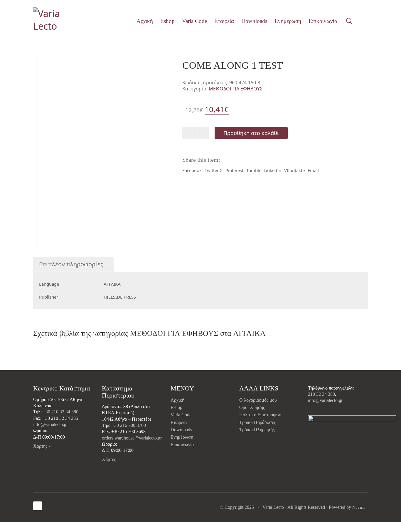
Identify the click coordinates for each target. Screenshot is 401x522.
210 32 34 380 (321, 394)
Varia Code (181, 414)
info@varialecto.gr (50, 424)
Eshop (176, 407)
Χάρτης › (41, 446)
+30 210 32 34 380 (60, 411)
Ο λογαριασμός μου (258, 400)
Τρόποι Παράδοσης (257, 422)
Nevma (358, 507)
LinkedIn (272, 170)
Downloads (181, 429)
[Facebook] (37, 505)
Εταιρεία (179, 422)
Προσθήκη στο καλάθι (251, 133)
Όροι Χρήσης (252, 407)
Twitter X (214, 170)
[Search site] (349, 22)
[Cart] (364, 21)
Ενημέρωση (182, 437)
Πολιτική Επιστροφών (260, 414)
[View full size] (41, 60)
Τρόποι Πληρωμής (256, 429)
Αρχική (177, 400)
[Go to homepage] (58, 21)
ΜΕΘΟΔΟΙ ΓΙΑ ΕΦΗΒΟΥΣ (235, 89)
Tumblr (253, 170)
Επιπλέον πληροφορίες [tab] (71, 264)
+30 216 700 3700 (129, 425)
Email (313, 170)
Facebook (192, 170)
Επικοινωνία (182, 444)
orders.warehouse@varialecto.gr (132, 437)
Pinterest (234, 170)
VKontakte (294, 170)
